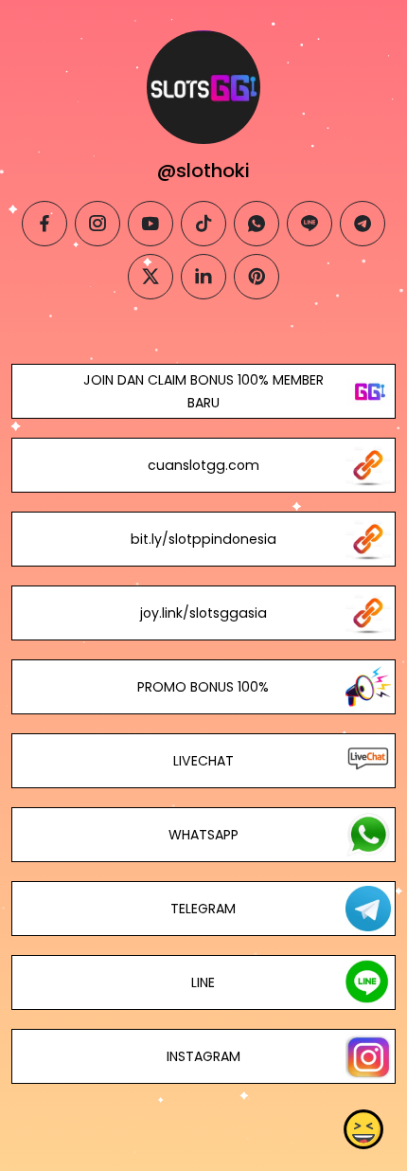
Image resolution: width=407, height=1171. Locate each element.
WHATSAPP (203, 834)
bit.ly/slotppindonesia (203, 539)
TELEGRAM (203, 908)
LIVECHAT (203, 760)
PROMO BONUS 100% (203, 686)
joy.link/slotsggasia (203, 613)
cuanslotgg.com (203, 465)
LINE (203, 982)
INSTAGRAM (203, 1056)
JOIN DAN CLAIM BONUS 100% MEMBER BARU (203, 391)
